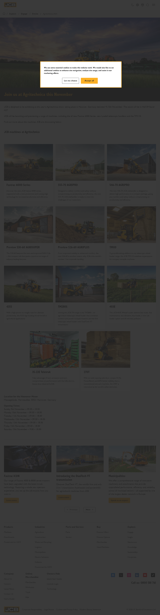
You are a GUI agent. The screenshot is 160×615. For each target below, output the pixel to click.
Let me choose (70, 81)
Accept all (89, 81)
